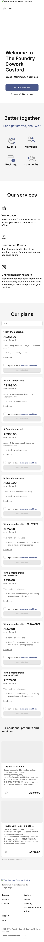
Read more (7, 357)
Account (5, 899)
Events (26, 899)
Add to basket (22, 370)
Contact (5, 903)
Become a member (22, 87)
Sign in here (27, 94)
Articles (26, 911)
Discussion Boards (32, 907)
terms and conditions (28, 365)
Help (3, 920)
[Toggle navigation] (10, 8)
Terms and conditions (11, 936)
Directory (27, 903)
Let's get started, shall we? (22, 126)
